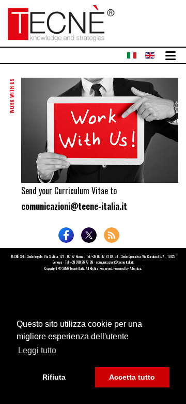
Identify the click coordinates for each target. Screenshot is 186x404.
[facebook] (66, 235)
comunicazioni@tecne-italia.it (74, 206)
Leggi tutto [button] (37, 350)
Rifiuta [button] (54, 377)
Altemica (135, 268)
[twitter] (89, 235)
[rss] (111, 235)
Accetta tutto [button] (132, 377)
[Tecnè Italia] (61, 22)
